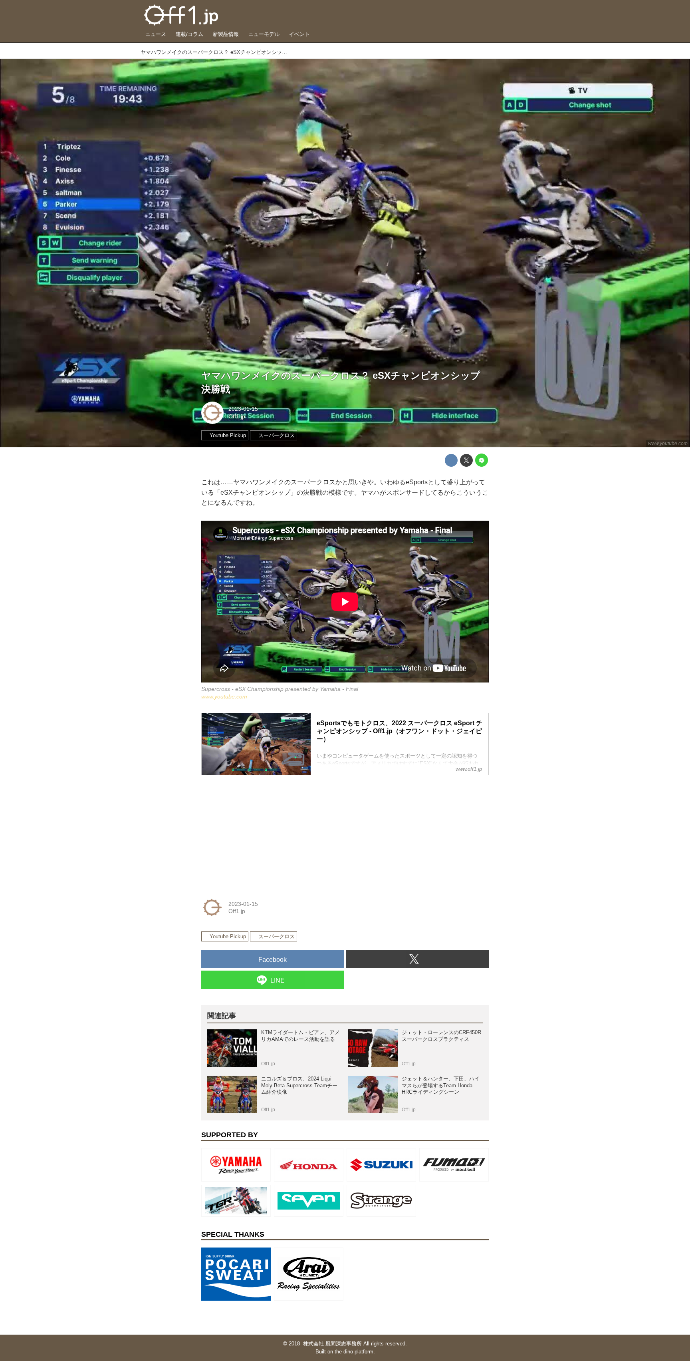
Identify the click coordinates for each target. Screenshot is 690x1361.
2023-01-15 (243, 409)
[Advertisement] (261, 831)
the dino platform (354, 1352)
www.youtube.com (668, 443)
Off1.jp (236, 416)
